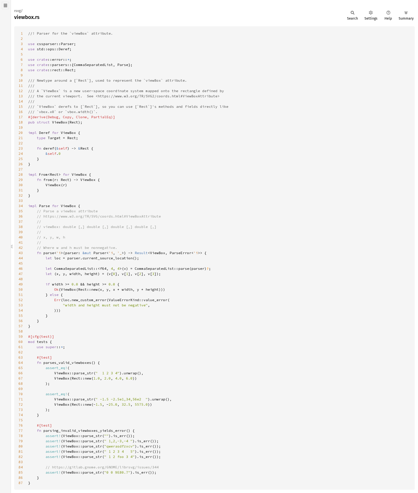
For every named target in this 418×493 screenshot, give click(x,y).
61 (21, 347)
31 (21, 190)
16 (21, 112)
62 (21, 352)
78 (21, 436)
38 (21, 227)
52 (21, 300)
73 (21, 409)
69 (21, 389)
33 (21, 200)
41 (21, 242)
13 (21, 96)
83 (21, 462)
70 (21, 394)
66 (21, 373)
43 (21, 253)
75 (21, 420)
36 (21, 216)
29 (21, 179)
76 (21, 425)
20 (21, 132)
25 (21, 159)
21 (21, 138)
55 (21, 315)
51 (21, 294)
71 (21, 399)
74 (21, 415)
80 (21, 446)
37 (21, 221)
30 (21, 185)
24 (21, 153)
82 (21, 456)
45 (21, 263)
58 (21, 331)
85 (21, 472)
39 (21, 232)
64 (21, 362)
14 (21, 101)
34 (21, 206)
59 (21, 336)
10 (21, 80)
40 (21, 237)
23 (21, 148)
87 (21, 483)
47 (21, 274)
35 (21, 211)
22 (21, 143)
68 (21, 383)
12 (21, 91)
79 (21, 441)
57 (21, 326)
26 (21, 164)
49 (21, 284)
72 (21, 404)
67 (21, 378)
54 (21, 310)
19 (21, 127)
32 (21, 195)
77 (21, 430)
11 (21, 85)
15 (21, 106)
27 (21, 169)
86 (21, 477)
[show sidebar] (5, 5)
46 (21, 268)
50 (21, 289)
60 (21, 341)
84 (21, 467)
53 (21, 305)
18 (21, 122)
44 (21, 258)
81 (21, 451)
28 (21, 174)
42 (21, 247)
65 (21, 368)
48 (21, 279)
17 (21, 117)
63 (21, 357)
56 (21, 321)
